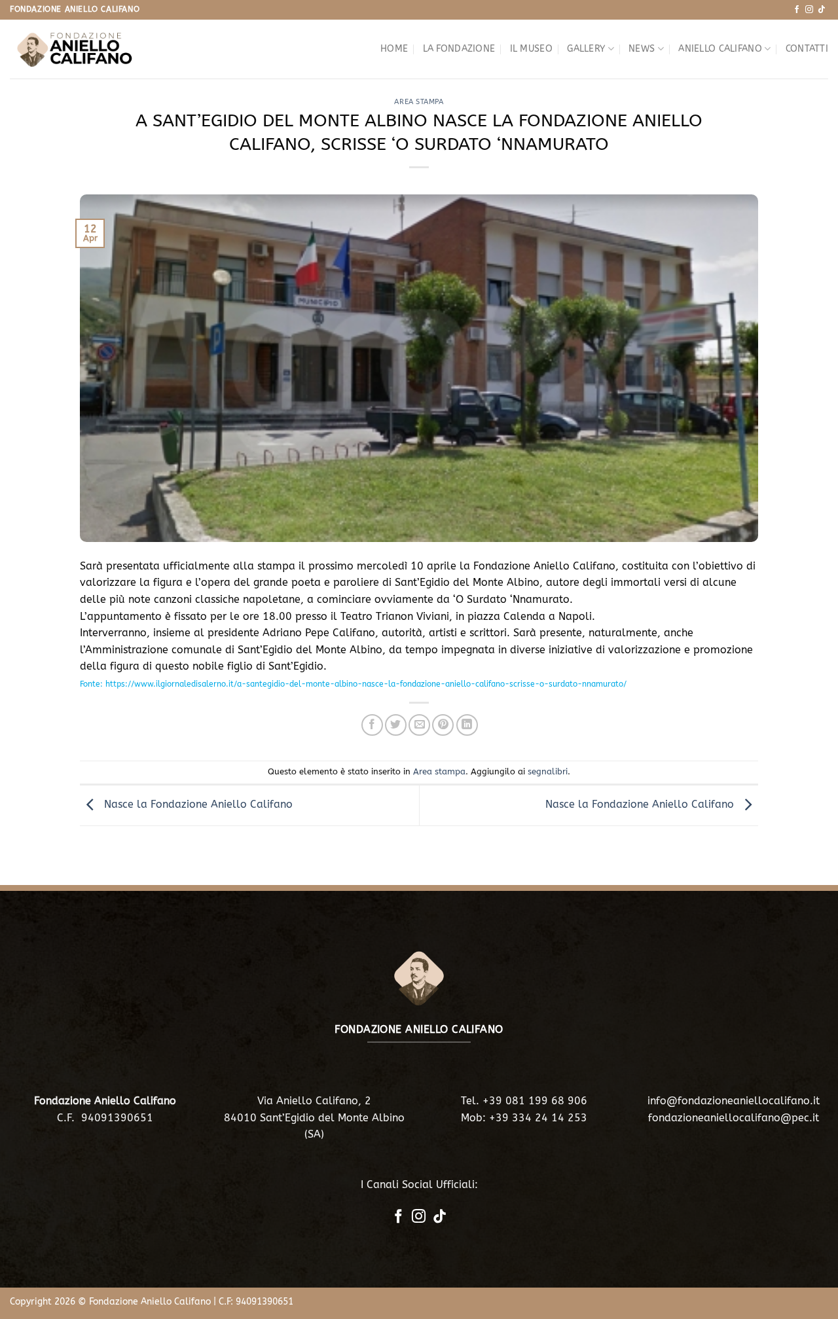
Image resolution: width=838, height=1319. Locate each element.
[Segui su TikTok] (822, 9)
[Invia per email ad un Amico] (419, 725)
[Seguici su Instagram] (809, 9)
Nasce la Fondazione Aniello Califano (197, 805)
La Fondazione (459, 48)
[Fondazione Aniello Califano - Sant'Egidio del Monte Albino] (75, 49)
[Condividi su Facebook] (372, 725)
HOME (394, 48)
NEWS (641, 48)
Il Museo (531, 48)
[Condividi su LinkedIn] (467, 725)
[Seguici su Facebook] (797, 9)
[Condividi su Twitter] (396, 725)
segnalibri (548, 771)
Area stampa (418, 102)
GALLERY (586, 48)
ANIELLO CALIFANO (720, 48)
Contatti (807, 48)
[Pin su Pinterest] (443, 725)
